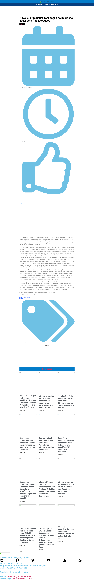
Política (22, 24)
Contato (53, 4)
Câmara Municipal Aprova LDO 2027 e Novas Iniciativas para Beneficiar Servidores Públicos (66, 488)
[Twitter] (33, 560)
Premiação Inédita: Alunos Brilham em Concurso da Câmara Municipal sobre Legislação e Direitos (66, 402)
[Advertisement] (47, 12)
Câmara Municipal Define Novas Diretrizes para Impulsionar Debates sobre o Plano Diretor (46, 402)
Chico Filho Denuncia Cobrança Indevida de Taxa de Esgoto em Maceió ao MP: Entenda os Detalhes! (66, 445)
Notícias (40, 4)
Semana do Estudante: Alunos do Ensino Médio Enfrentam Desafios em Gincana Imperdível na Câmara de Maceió (27, 490)
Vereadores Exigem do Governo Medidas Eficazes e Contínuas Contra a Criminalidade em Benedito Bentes (27, 401)
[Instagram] (1, 560)
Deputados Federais (48, 342)
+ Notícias (47, 369)
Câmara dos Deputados (30, 342)
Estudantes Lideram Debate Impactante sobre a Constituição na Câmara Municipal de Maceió (27, 444)
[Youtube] (48, 560)
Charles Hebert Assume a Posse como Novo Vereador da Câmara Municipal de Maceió (46, 444)
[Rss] (64, 560)
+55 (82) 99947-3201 (21, 578)
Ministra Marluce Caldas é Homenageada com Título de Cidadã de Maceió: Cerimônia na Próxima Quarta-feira (47, 489)
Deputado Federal (40, 342)
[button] (57, 5)
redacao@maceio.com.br (20, 576)
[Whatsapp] (80, 560)
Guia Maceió (47, 4)
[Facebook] (17, 560)
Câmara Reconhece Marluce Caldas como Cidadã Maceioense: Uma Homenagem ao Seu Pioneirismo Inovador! (27, 535)
